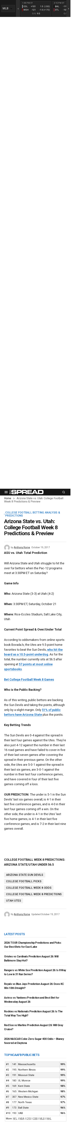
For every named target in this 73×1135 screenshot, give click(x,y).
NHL (49, 1118)
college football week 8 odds (28, 887)
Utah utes (13, 900)
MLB (42, 1118)
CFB (28, 1118)
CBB (35, 1118)
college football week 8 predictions (34, 894)
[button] (6, 492)
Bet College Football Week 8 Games (29, 679)
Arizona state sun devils (24, 874)
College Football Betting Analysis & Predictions (32, 514)
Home (7, 498)
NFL (15, 1118)
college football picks (23, 881)
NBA (21, 1118)
